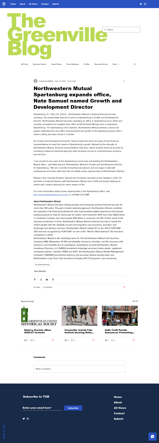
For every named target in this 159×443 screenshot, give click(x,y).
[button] (135, 64)
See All (135, 301)
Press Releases (73, 64)
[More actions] (123, 81)
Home (118, 397)
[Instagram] (145, 4)
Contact (119, 413)
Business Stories (39, 64)
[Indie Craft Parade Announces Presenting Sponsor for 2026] (120, 316)
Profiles (87, 64)
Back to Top (4, 432)
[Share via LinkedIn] (47, 279)
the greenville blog (42, 265)
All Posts (24, 64)
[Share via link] (53, 279)
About (118, 402)
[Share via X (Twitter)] (41, 279)
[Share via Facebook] (35, 279)
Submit (118, 418)
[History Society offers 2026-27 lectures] (39, 316)
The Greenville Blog (57, 34)
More (115, 64)
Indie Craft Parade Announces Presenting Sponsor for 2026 (118, 331)
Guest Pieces (56, 64)
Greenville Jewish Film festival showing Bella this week (78, 331)
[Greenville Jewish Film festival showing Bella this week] (80, 316)
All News (120, 408)
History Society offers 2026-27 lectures (37, 331)
